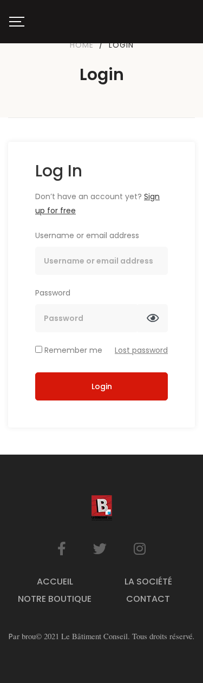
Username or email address (87, 235)
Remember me (72, 350)
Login (101, 386)
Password (52, 292)
